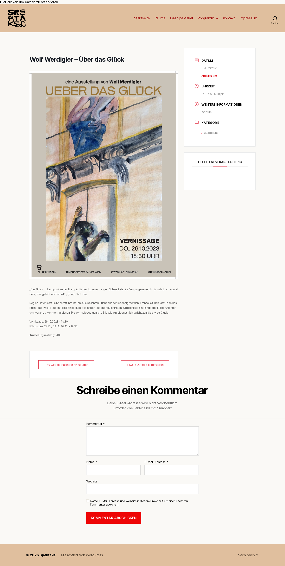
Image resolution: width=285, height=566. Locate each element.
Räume (160, 18)
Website (206, 112)
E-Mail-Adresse (156, 462)
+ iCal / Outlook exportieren (145, 365)
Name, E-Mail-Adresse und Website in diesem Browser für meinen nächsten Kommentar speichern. (139, 502)
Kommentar (95, 424)
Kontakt (229, 18)
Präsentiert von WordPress (82, 555)
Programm (206, 18)
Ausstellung (211, 132)
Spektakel (48, 555)
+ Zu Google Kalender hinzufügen (66, 365)
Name (91, 462)
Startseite (142, 18)
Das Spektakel (181, 18)
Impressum (248, 18)
